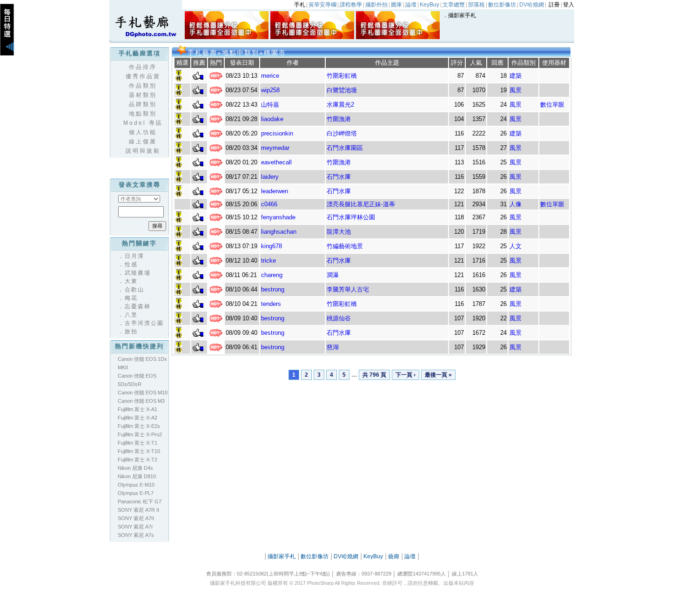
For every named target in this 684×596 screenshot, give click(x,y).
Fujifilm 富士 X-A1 (137, 409)
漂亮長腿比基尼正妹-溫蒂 (361, 204)
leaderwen (274, 191)
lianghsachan (278, 231)
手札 (299, 4)
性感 (131, 264)
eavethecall (276, 162)
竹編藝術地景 (345, 246)
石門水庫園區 (345, 147)
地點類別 (143, 113)
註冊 (554, 4)
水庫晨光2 (340, 104)
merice (270, 75)
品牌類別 (143, 104)
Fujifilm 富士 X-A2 (137, 417)
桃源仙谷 (339, 318)
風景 (516, 90)
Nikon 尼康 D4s (135, 468)
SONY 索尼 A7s (136, 535)
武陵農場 (138, 273)
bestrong (272, 289)
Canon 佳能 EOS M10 (143, 392)
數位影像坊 (315, 556)
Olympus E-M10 (136, 485)
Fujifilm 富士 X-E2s (139, 426)
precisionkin (277, 133)
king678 (271, 246)
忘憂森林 (138, 306)
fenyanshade (278, 217)
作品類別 (143, 85)
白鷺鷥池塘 (342, 90)
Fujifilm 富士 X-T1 (137, 443)
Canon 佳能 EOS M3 (141, 401)
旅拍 (131, 331)
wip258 (270, 90)
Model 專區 (143, 123)
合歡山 (134, 289)
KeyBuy (373, 556)
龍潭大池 (339, 231)
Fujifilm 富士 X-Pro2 (140, 434)
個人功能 (143, 132)
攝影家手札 (462, 15)
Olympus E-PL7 (136, 493)
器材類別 (143, 95)
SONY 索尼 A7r (135, 526)
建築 (516, 75)
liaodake (272, 118)
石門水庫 (339, 176)
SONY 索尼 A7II (136, 518)
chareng (271, 274)
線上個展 (143, 141)
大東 (131, 281)
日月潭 (134, 256)
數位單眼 (552, 104)
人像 (516, 204)
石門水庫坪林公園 (351, 217)
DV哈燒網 (346, 556)
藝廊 (393, 556)
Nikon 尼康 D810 (137, 476)
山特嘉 (270, 104)
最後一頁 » (438, 375)
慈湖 (333, 347)
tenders (271, 303)
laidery (270, 176)
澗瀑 (333, 274)
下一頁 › (406, 375)
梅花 (131, 298)
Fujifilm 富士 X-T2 (137, 459)
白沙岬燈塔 (342, 133)
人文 (516, 246)
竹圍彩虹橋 (342, 75)
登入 (568, 4)
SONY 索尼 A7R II (138, 510)
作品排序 (143, 67)
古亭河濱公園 (144, 323)
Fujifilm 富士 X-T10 (139, 451)
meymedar (275, 147)
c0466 (269, 204)
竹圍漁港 (339, 118)
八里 (131, 315)
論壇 (410, 556)
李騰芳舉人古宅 (348, 289)
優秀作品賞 (143, 76)
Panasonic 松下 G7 (139, 501)
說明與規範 (143, 151)
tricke (268, 260)
